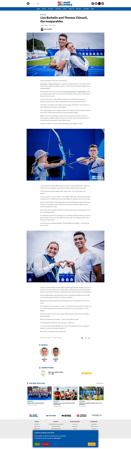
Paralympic (34, 3)
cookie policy (57, 438)
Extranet (86, 9)
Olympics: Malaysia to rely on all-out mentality (90, 403)
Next (105, 397)
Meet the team (46, 338)
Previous (25, 397)
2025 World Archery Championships (56, 424)
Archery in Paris (57, 338)
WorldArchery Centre (38, 3)
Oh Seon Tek (61, 202)
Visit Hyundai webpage (51, 415)
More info (92, 444)
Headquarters (94, 424)
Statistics (58, 9)
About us (71, 9)
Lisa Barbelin (43, 84)
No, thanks (45, 444)
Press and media (75, 421)
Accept (37, 444)
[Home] (65, 4)
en (28, 3)
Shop (92, 9)
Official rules (37, 424)
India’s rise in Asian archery (35, 403)
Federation (94, 421)
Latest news (99, 383)
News (38, 9)
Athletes (50, 9)
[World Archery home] (34, 415)
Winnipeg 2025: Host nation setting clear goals (64, 403)
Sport (65, 9)
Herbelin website (97, 415)
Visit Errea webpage (66, 415)
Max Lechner (48, 29)
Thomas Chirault (53, 84)
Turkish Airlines (81, 415)
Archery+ (79, 9)
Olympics (31, 3)
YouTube (102, 3)
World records (37, 426)
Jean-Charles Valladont (70, 91)
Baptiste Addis (82, 91)
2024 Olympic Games (56, 426)
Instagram (96, 3)
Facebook (92, 3)
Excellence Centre (94, 426)
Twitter (99, 3)
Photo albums (75, 426)
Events (44, 9)
